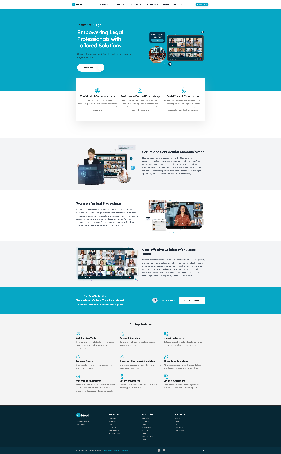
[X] (200, 450)
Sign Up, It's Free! (192, 300)
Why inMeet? (81, 425)
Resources (151, 4)
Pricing (166, 4)
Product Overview (82, 421)
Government (146, 427)
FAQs (177, 421)
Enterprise (145, 418)
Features (118, 4)
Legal (144, 433)
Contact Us (177, 4)
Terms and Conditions (120, 450)
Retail (144, 440)
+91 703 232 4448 (166, 300)
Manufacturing (147, 437)
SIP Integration (114, 433)
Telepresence (114, 430)
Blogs (177, 424)
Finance (145, 430)
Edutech (145, 424)
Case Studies (179, 427)
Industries (134, 4)
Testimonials (179, 430)
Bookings (112, 427)
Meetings (112, 418)
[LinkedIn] (203, 450)
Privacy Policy (107, 450)
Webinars (112, 421)
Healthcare (146, 421)
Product (103, 4)
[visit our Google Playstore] (164, 451)
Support (178, 418)
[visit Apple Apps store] (158, 451)
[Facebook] (197, 450)
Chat (110, 424)
